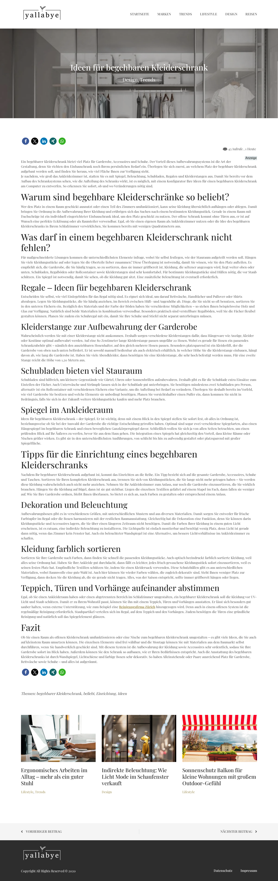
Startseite (139, 14)
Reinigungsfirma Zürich (137, 607)
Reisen (251, 14)
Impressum (249, 870)
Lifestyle (208, 14)
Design (231, 14)
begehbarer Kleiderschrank (58, 694)
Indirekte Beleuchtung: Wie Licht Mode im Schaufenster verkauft (135, 776)
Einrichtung (106, 694)
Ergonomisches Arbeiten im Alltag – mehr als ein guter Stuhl (54, 776)
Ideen (122, 694)
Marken (164, 14)
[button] (25, 141)
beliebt (88, 694)
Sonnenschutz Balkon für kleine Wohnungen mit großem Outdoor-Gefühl (219, 776)
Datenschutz (223, 870)
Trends (185, 14)
